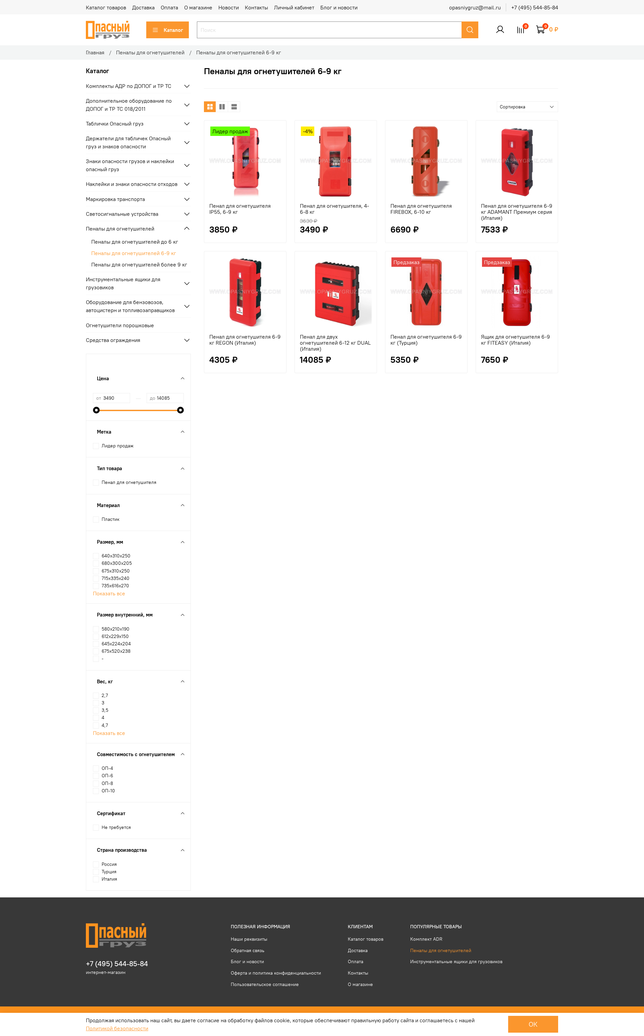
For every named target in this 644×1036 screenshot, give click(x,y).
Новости (228, 7)
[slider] (96, 410)
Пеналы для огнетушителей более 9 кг (139, 264)
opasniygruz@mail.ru (475, 7)
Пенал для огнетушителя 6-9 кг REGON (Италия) (245, 339)
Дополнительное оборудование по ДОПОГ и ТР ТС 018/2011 (129, 104)
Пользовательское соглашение (265, 984)
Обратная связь (247, 950)
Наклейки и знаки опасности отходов (131, 184)
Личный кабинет (294, 7)
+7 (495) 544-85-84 (534, 7)
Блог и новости (339, 7)
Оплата (169, 7)
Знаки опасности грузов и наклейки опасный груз (130, 165)
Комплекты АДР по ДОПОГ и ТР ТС (128, 86)
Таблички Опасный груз (115, 123)
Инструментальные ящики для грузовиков (123, 283)
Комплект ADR (426, 939)
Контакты (256, 7)
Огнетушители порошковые (120, 325)
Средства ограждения (113, 340)
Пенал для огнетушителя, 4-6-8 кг (334, 208)
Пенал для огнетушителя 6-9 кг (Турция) (426, 339)
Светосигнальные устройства (122, 213)
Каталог (173, 30)
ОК (533, 1024)
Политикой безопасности (117, 1028)
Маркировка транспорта (115, 199)
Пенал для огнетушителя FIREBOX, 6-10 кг (421, 208)
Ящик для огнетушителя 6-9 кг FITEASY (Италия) (515, 339)
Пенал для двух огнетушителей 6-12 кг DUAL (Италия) (335, 342)
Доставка (143, 7)
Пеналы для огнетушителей (150, 52)
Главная (95, 52)
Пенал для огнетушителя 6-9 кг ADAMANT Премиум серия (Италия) (516, 211)
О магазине (198, 7)
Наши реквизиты (249, 939)
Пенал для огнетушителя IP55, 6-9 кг (240, 208)
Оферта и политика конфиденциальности (276, 973)
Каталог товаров (106, 7)
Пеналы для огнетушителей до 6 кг (134, 241)
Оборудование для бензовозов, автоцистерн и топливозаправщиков (130, 306)
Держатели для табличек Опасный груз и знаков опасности (128, 142)
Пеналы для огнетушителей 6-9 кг (133, 253)
